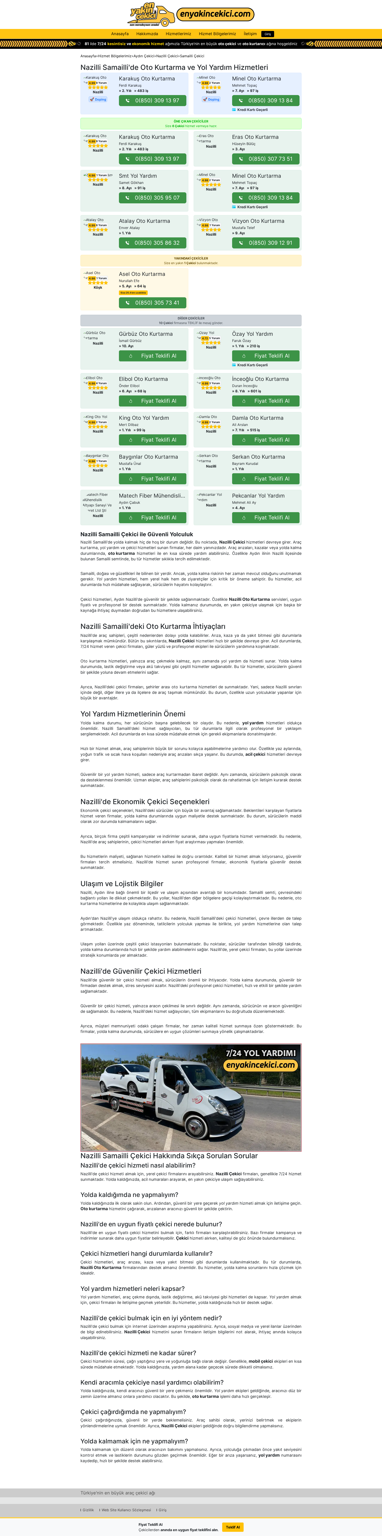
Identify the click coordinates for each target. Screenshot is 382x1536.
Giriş (268, 34)
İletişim (250, 33)
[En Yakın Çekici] (191, 14)
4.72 (205, 338)
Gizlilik (88, 1510)
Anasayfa (120, 33)
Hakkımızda (147, 33)
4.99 (92, 83)
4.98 (205, 83)
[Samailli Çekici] (191, 1098)
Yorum (100, 82)
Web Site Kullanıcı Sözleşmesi (126, 1510)
